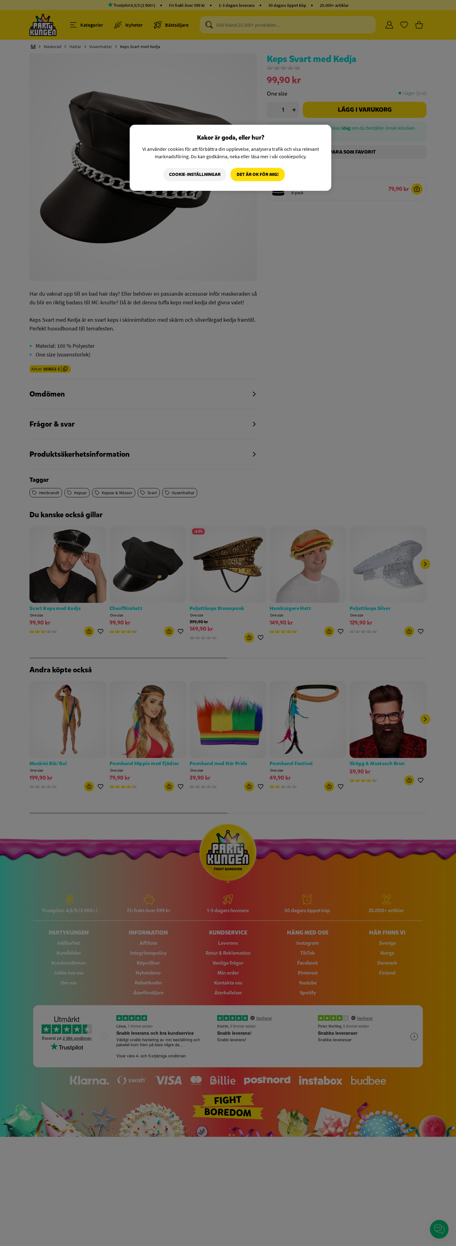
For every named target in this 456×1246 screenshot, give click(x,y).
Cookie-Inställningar (195, 174)
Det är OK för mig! (258, 174)
